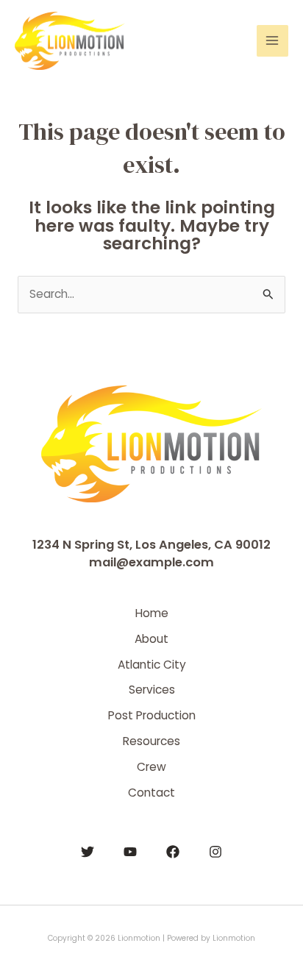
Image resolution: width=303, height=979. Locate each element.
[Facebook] (172, 851)
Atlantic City (152, 664)
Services (152, 689)
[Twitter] (87, 851)
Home (151, 613)
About (151, 639)
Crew (151, 767)
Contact (151, 792)
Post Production (152, 715)
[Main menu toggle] (272, 41)
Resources (151, 741)
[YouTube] (130, 851)
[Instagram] (215, 851)
